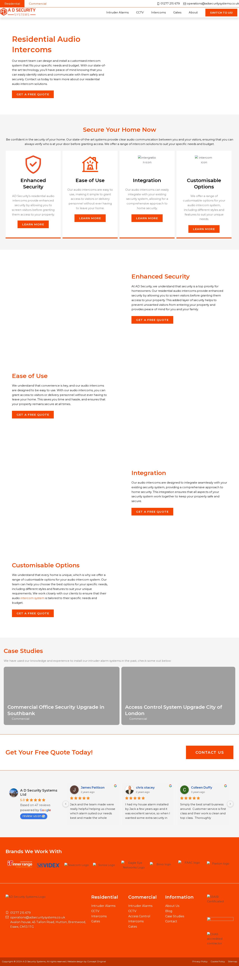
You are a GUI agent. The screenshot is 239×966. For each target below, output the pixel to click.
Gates (177, 12)
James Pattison (93, 787)
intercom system (32, 598)
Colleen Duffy (201, 787)
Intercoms (158, 12)
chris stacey (145, 787)
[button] (12, 3)
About (193, 12)
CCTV (140, 12)
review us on (31, 816)
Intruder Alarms (117, 12)
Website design (75, 961)
